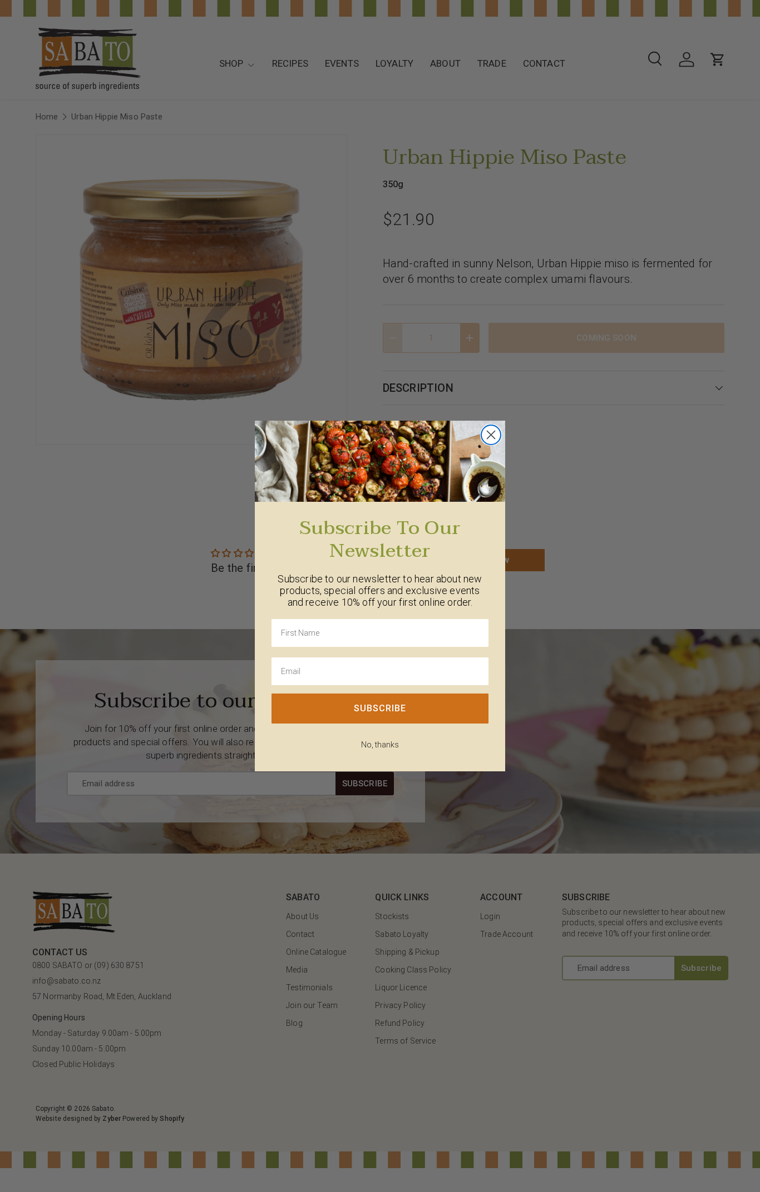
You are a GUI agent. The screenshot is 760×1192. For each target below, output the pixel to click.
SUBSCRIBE (380, 708)
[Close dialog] (491, 435)
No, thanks (380, 744)
